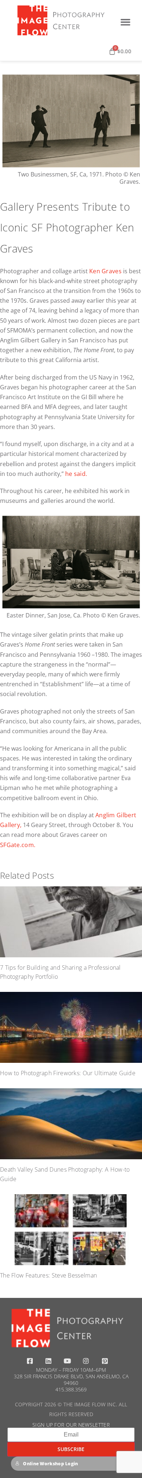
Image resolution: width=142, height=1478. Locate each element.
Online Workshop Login (50, 1464)
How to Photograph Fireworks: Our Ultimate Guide (67, 1073)
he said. (76, 474)
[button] (126, 22)
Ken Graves (105, 271)
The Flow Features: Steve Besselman (48, 1275)
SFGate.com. (17, 845)
